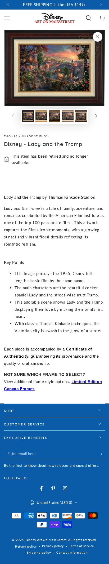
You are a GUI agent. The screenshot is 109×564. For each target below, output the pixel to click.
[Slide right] (100, 5)
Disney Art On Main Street (46, 540)
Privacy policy (52, 546)
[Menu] (7, 18)
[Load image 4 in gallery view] (68, 116)
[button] (88, 18)
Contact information (72, 552)
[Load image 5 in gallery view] (81, 116)
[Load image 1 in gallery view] (28, 116)
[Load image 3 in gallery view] (54, 116)
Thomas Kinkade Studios (26, 136)
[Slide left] (8, 5)
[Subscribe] (102, 454)
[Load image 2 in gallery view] (41, 116)
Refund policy (26, 546)
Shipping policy (39, 552)
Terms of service (81, 546)
